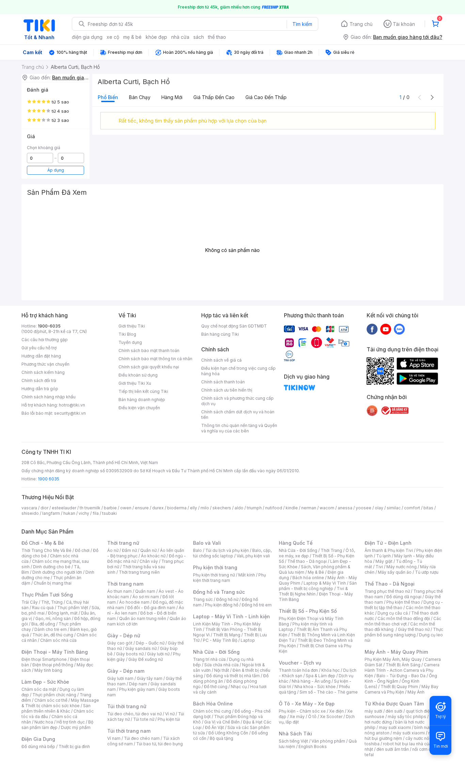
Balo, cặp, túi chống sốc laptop (232, 553)
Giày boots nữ (130, 653)
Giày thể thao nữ (414, 629)
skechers (221, 507)
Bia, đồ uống (43, 623)
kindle (292, 507)
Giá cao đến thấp (266, 97)
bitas (428, 507)
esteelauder (64, 507)
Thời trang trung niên (139, 572)
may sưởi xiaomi (395, 727)
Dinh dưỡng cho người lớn (57, 572)
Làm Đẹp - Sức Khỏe (45, 682)
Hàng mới (171, 97)
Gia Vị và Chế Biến (222, 722)
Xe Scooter (331, 716)
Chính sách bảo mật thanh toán (148, 350)
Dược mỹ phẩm (76, 727)
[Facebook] (372, 328)
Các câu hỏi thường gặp (44, 339)
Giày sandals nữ (141, 648)
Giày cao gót (119, 643)
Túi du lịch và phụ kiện (227, 550)
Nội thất (221, 670)
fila (96, 513)
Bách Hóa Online (213, 703)
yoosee (363, 507)
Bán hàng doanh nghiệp (141, 399)
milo (205, 507)
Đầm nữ (129, 550)
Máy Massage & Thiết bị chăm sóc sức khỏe (60, 703)
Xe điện (336, 711)
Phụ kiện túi (169, 719)
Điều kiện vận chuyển (139, 407)
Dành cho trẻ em (50, 629)
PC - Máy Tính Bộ (220, 640)
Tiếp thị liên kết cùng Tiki (143, 391)
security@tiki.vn (70, 413)
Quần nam (145, 591)
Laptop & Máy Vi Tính (325, 583)
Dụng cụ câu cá (393, 613)
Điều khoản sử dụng (138, 375)
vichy (84, 513)
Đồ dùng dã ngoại (403, 596)
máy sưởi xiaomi (409, 732)
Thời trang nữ (123, 543)
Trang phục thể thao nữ (387, 591)
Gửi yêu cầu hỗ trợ (39, 347)
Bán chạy (139, 97)
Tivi (379, 566)
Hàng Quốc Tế (295, 543)
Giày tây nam (149, 678)
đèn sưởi (394, 711)
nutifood (273, 507)
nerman (308, 507)
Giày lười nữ (158, 653)
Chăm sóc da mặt (38, 689)
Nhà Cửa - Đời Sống (216, 652)
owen (125, 507)
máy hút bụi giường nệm (401, 735)
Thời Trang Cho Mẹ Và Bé (46, 550)
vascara (29, 507)
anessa (345, 507)
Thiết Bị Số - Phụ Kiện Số (308, 611)
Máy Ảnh (415, 692)
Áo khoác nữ (153, 555)
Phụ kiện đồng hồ (221, 604)
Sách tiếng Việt (293, 741)
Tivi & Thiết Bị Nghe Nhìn (313, 591)
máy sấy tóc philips (407, 716)
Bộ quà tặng (221, 738)
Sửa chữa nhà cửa (221, 664)
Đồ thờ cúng (215, 686)
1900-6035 (49, 326)
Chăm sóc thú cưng (212, 711)
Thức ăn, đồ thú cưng (52, 634)
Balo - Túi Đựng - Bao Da (401, 675)
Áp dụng (55, 170)
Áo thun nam (119, 591)
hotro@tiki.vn (72, 405)
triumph (254, 507)
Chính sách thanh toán (223, 381)
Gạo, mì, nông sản (53, 618)
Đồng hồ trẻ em (257, 604)
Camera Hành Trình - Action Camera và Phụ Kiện (402, 670)
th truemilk (90, 507)
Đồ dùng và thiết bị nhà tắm (233, 675)
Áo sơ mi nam (145, 596)
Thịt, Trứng (52, 602)
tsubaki (109, 513)
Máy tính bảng (48, 670)
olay (379, 507)
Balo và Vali (207, 543)
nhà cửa (180, 37)
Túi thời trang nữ (126, 706)
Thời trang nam (125, 584)
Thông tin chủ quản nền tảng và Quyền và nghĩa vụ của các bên (239, 428)
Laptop (248, 640)
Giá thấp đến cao (214, 97)
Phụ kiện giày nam (137, 689)
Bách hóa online (308, 577)
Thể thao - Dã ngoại (307, 561)
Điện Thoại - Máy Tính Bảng (54, 652)
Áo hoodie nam (134, 602)
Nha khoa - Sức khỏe (315, 686)
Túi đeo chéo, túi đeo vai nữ (134, 713)
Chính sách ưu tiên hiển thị (226, 390)
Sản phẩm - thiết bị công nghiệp (318, 586)
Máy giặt (383, 561)
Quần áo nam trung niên (142, 618)
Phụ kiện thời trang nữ (214, 574)
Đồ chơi (82, 550)
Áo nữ (112, 550)
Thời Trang (331, 550)
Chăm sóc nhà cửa (58, 640)
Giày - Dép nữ (123, 635)
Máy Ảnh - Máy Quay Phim (396, 652)
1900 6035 (48, 478)
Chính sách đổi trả (38, 380)
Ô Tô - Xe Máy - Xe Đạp (307, 703)
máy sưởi (373, 711)
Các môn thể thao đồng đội (404, 618)
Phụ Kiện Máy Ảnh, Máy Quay (393, 659)
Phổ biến (108, 97)
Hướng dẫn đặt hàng (41, 356)
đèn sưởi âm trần (392, 749)
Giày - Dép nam (125, 671)
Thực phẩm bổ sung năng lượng (404, 632)
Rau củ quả (43, 607)
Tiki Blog (127, 334)
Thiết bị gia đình (74, 746)
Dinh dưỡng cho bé (51, 566)
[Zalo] (399, 328)
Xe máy (297, 716)
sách (198, 37)
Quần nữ (148, 550)
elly (193, 507)
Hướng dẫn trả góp (39, 388)
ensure (142, 507)
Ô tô (312, 716)
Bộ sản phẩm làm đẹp (57, 724)
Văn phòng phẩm (328, 741)
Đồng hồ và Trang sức (219, 592)
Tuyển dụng (130, 342)
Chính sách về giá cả (221, 360)
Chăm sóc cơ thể (50, 700)
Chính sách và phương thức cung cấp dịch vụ (237, 401)
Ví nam (114, 738)
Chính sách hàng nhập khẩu (48, 396)
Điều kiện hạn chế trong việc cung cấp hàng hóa (238, 371)
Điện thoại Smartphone (44, 659)
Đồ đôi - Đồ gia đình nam (151, 607)
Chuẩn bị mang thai (52, 583)
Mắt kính (246, 574)
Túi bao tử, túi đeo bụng (159, 743)
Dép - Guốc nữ (150, 643)
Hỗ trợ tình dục (71, 722)
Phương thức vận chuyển (45, 364)
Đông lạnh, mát (63, 613)
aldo (239, 507)
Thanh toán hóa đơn (298, 670)
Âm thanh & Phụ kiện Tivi (389, 550)
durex (158, 507)
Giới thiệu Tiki (131, 326)
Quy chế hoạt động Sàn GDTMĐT (234, 326)
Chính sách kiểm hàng (43, 372)
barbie (110, 507)
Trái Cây (29, 602)
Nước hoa (43, 722)
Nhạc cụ (239, 686)
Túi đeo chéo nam (142, 738)
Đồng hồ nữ (227, 599)
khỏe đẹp (156, 37)
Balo (197, 550)
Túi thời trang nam (128, 731)
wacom (327, 507)
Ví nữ (170, 713)
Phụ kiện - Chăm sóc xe (302, 711)
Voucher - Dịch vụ (300, 663)
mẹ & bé (132, 37)
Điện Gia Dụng (38, 739)
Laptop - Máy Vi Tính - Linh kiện (231, 616)
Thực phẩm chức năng (54, 694)
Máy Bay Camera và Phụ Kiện (401, 689)
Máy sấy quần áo (395, 572)
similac (394, 507)
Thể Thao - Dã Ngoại (390, 584)
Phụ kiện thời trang (215, 567)
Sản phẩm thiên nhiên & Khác (56, 708)
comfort (412, 507)
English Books (313, 746)
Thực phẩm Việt (72, 607)
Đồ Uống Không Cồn (228, 732)
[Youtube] (385, 328)
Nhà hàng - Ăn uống (311, 681)
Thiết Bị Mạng (226, 634)
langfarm (51, 513)
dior (44, 507)
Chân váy (149, 561)
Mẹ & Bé (316, 572)
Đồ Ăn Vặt (214, 727)
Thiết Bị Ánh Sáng (403, 664)
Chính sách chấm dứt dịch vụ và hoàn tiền (237, 414)
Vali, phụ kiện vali (253, 555)
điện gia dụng (87, 37)
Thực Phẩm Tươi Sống (47, 595)
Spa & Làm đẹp (320, 675)
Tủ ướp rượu (426, 572)
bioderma (177, 507)
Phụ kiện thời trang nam (229, 577)
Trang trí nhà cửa (209, 659)
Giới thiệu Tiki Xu (134, 383)
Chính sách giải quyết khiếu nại (148, 366)
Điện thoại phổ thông (52, 664)
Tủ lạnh (383, 555)
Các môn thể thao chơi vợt (403, 621)
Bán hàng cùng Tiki (220, 334)
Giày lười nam (120, 678)
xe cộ (113, 37)
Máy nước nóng (401, 566)
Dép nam (138, 683)
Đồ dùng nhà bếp (38, 746)
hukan (69, 513)
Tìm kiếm (302, 24)
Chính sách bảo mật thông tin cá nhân (155, 358)
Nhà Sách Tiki (295, 733)
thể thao (217, 37)
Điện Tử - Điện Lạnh (388, 543)
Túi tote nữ (143, 719)
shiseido (30, 513)
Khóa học (330, 670)
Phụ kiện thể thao (403, 602)
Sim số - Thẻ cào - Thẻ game (329, 692)
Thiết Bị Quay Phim (399, 686)
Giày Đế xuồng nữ (145, 659)
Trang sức (203, 599)
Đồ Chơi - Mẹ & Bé (42, 543)
